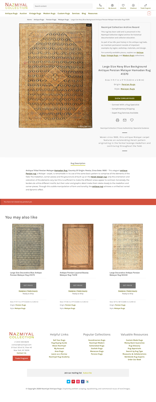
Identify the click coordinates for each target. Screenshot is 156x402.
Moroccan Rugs (97, 351)
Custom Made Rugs (134, 340)
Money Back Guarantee (134, 343)
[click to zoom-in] (56, 75)
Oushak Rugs (97, 348)
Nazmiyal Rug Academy (59, 357)
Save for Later (132, 120)
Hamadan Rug (60, 170)
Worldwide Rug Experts (134, 357)
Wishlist (123, 8)
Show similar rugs (124, 98)
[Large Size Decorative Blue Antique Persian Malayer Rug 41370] (28, 247)
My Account (112, 8)
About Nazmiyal (59, 346)
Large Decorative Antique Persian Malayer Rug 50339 (125, 273)
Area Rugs (59, 351)
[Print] (117, 120)
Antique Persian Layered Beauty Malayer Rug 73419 (74, 273)
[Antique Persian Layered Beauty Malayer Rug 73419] (78, 247)
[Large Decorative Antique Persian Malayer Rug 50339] (128, 247)
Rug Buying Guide (59, 343)
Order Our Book (134, 359)
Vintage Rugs (112, 55)
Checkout (133, 8)
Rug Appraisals (134, 348)
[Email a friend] (124, 120)
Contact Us (100, 8)
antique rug (97, 186)
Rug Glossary (134, 346)
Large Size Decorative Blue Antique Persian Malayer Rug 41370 (26, 273)
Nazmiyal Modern (96, 343)
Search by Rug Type (134, 351)
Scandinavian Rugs (96, 340)
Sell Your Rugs (59, 340)
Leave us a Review (59, 354)
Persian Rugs (51, 19)
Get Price (28, 285)
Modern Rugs (128, 55)
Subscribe (87, 373)
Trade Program (146, 8)
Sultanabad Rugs (96, 346)
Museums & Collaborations (134, 354)
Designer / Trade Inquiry (28, 291)
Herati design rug (99, 177)
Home (29, 19)
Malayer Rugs (63, 19)
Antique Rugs (39, 19)
